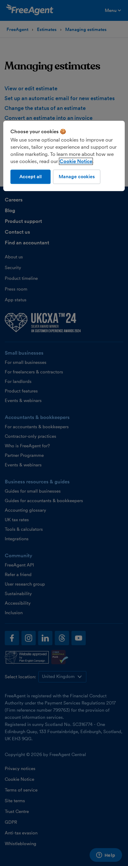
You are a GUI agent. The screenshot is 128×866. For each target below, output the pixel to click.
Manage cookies (77, 176)
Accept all (30, 176)
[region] (64, 156)
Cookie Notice (76, 161)
